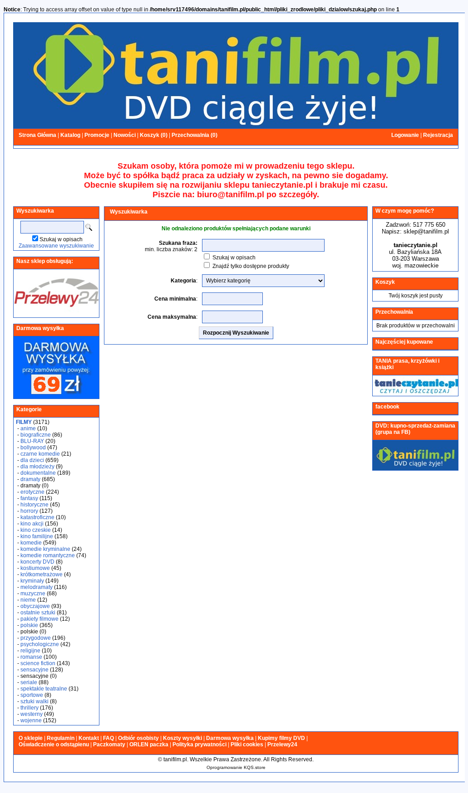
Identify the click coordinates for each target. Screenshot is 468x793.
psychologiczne (39, 644)
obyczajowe (35, 606)
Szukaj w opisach (61, 239)
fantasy (29, 498)
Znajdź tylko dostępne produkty (250, 266)
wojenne (31, 720)
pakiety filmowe (39, 619)
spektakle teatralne (43, 689)
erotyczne (32, 492)
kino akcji (32, 524)
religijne (30, 650)
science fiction (37, 663)
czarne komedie (40, 454)
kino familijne (36, 536)
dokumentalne (38, 473)
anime (28, 428)
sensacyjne (34, 670)
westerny (31, 714)
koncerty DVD (37, 562)
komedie (31, 543)
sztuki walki (34, 701)
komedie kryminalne (45, 549)
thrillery (29, 708)
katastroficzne (37, 517)
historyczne (34, 504)
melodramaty (36, 587)
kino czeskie (35, 530)
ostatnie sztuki (37, 612)
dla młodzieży (37, 466)
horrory (29, 511)
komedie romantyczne (47, 555)
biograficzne (35, 435)
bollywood (33, 447)
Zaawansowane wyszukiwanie (56, 246)
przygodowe (35, 638)
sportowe (31, 695)
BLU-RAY (32, 441)
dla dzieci (32, 460)
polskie (29, 625)
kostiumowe (35, 568)
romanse (31, 657)
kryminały (32, 581)
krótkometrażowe (41, 574)
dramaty (30, 479)
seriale (28, 682)
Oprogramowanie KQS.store (236, 767)
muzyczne (32, 593)
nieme (28, 600)
